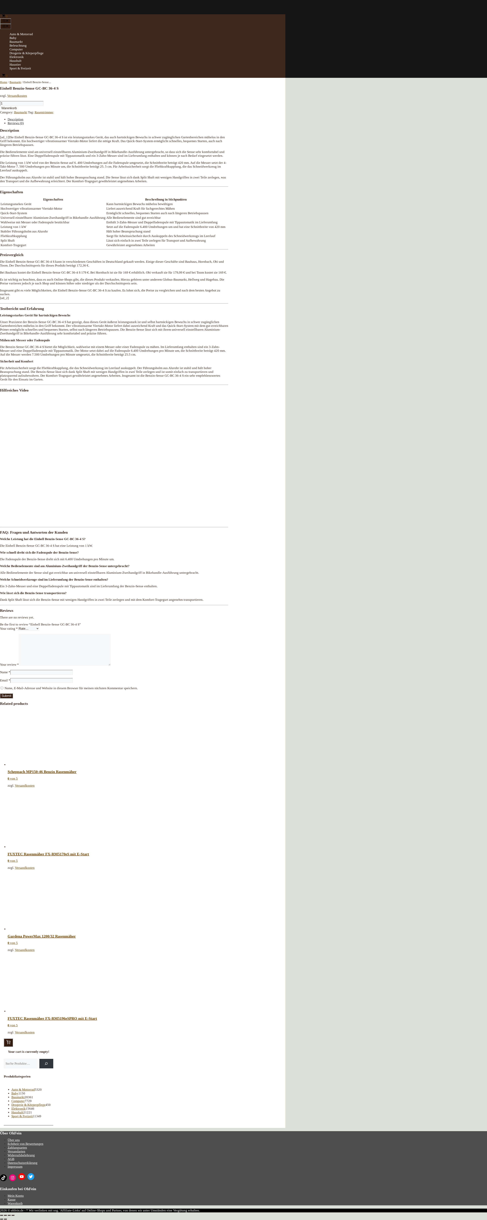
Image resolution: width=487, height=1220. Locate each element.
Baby (13, 38)
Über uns (14, 1140)
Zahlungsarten (17, 1147)
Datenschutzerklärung (22, 1163)
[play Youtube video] (114, 459)
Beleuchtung (18, 45)
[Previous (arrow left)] (1, 1219)
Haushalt (15, 61)
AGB (11, 1159)
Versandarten (16, 1151)
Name (5, 672)
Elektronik (17, 57)
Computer (16, 49)
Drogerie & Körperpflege (27, 53)
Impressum (15, 1166)
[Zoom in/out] (12, 1215)
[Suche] (46, 1064)
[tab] (118, 119)
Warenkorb (9, 108)
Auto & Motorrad (21, 34)
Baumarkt (16, 42)
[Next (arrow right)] (5, 1219)
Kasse (12, 1199)
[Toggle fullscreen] (9, 1215)
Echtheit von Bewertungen (25, 1144)
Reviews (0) (16, 123)
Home (3, 82)
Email (5, 680)
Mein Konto (16, 1196)
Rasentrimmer (44, 112)
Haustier (15, 64)
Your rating (9, 628)
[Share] (5, 1215)
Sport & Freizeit (20, 68)
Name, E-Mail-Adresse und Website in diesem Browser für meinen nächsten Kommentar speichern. (71, 688)
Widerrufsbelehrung (21, 1155)
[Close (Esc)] (1, 1215)
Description (15, 119)
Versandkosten (17, 96)
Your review (9, 664)
